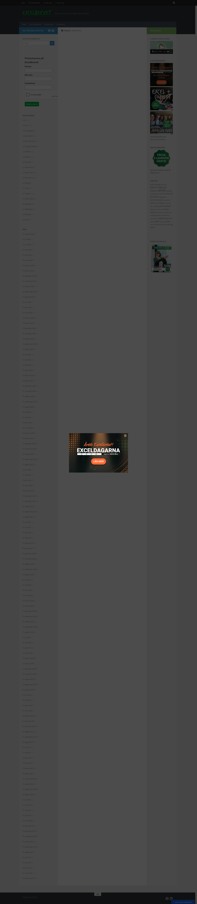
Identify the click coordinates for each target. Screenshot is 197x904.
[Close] (125, 436)
